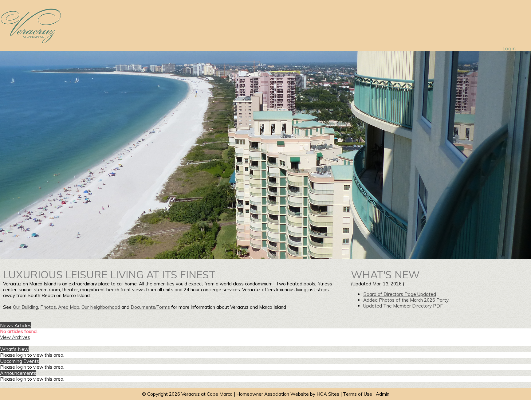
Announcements (18, 373)
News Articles (15, 325)
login (21, 355)
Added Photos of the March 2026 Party (406, 300)
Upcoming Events (19, 361)
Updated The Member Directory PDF (403, 306)
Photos (48, 307)
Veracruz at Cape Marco (207, 394)
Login (509, 48)
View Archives (15, 337)
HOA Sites (328, 394)
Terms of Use (357, 394)
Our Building (25, 307)
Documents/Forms (150, 307)
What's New (14, 349)
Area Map (68, 307)
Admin (382, 394)
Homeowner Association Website (272, 394)
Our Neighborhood (100, 307)
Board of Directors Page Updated (399, 294)
